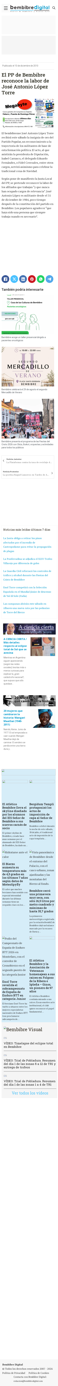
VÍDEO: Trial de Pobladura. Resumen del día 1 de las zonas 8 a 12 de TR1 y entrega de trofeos (30, 1063)
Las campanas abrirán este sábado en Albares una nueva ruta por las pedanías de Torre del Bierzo (26, 608)
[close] (6, 8)
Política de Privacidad (13, 1372)
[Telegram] (49, 279)
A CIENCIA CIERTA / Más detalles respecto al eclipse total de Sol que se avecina (15, 645)
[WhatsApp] (41, 279)
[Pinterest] (32, 279)
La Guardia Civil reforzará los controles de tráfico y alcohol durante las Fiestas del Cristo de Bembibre (27, 575)
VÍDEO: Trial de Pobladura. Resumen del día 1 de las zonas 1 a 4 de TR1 (30, 1082)
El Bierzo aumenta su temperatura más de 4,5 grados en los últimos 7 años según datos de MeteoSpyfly (15, 874)
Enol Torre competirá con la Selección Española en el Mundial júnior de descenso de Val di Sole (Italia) (27, 592)
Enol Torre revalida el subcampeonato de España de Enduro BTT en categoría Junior (14, 990)
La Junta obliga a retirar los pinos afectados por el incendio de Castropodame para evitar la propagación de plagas (27, 544)
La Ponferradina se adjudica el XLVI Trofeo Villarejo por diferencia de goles (27, 561)
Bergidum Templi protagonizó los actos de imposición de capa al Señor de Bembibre (41, 812)
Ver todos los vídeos (30, 1093)
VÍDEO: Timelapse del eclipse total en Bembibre (28, 1045)
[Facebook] (5, 279)
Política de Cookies (39, 1372)
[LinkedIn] (23, 279)
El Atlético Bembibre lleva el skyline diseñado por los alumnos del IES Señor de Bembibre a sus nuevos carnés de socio (14, 816)
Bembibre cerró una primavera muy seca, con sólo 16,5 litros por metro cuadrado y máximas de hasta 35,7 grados (42, 901)
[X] (14, 279)
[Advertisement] (29, 1228)
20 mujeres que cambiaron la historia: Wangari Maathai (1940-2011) (14, 717)
